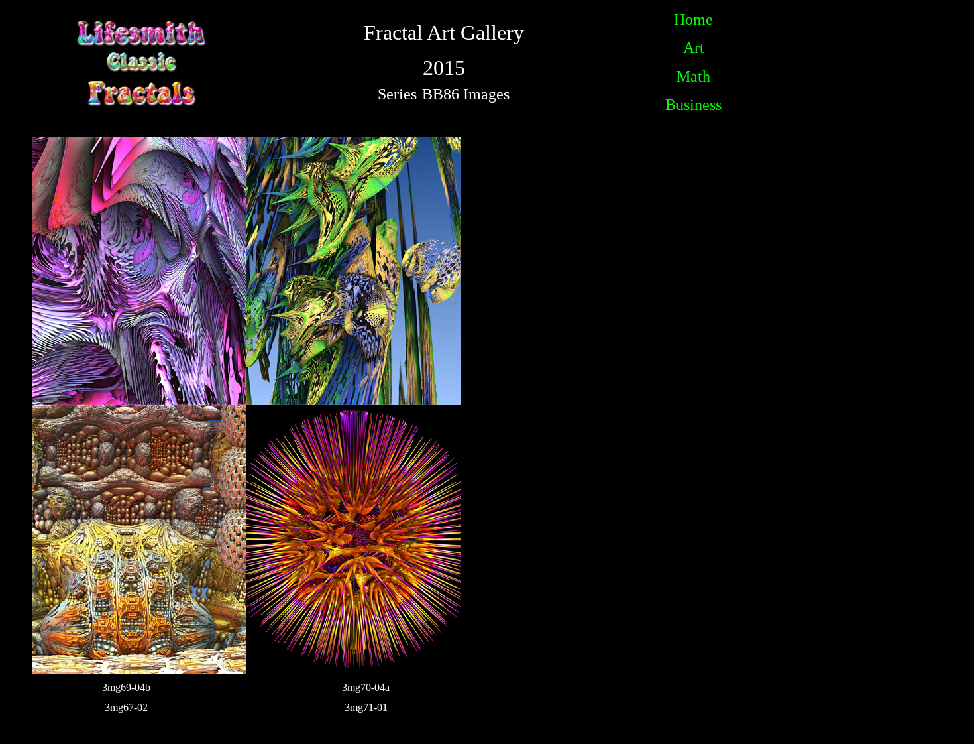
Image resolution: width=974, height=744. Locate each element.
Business (693, 104)
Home (693, 19)
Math (693, 76)
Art (693, 47)
